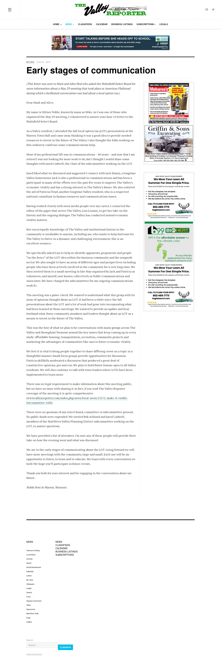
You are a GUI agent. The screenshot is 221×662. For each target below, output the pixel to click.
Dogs (28, 618)
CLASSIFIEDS (62, 545)
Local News (31, 555)
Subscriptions (145, 24)
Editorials (29, 571)
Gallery (29, 622)
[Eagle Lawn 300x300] (169, 197)
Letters (29, 576)
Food (28, 597)
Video (28, 605)
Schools (29, 559)
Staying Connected (33, 601)
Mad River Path (32, 613)
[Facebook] (206, 9)
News (69, 24)
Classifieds (85, 24)
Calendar (101, 24)
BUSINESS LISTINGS (66, 551)
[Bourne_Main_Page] (169, 241)
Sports (29, 563)
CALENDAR (61, 548)
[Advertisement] (110, 505)
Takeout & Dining (33, 550)
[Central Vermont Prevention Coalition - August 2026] (110, 43)
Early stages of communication (91, 70)
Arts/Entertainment (33, 567)
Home (56, 24)
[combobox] (42, 645)
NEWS (29, 541)
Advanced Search (34, 654)
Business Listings (122, 24)
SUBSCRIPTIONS (64, 554)
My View (29, 580)
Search (29, 592)
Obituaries (30, 584)
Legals (163, 24)
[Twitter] (213, 9)
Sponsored (30, 609)
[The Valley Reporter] (111, 9)
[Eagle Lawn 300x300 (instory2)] (169, 285)
